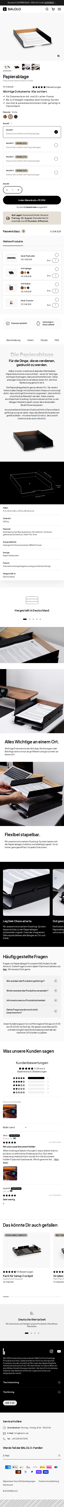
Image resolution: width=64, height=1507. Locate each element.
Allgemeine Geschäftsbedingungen (19, 1481)
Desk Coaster (27, 300)
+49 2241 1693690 (20, 1439)
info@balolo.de (21, 1433)
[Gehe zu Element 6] (17, 67)
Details (44, 340)
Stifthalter (26, 284)
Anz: (49, 260)
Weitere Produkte (13, 241)
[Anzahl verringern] (7, 190)
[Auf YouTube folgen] (59, 1351)
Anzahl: (6, 184)
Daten (31, 340)
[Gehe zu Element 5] (7, 67)
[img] (9, 1142)
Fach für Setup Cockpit (18, 1276)
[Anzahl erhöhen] (18, 190)
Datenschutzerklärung (49, 1481)
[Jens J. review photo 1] (10, 1173)
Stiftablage (26, 268)
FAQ (57, 340)
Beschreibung (13, 340)
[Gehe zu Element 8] (36, 67)
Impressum (8, 1485)
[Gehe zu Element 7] (26, 67)
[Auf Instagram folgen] (51, 1351)
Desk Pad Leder (28, 256)
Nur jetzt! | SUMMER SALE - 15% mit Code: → (32, 2)
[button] (39, 87)
